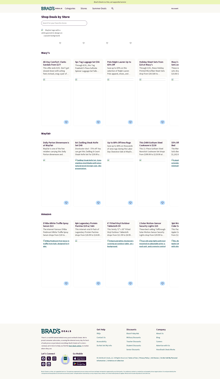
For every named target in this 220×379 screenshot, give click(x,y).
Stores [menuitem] (84, 8)
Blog (158, 337)
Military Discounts (133, 337)
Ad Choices (155, 358)
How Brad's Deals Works (165, 349)
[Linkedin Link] (48, 364)
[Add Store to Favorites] (60, 43)
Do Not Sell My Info (104, 345)
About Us (160, 333)
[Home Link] (52, 8)
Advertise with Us (163, 345)
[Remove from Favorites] (98, 122)
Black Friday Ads (132, 333)
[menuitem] (99, 8)
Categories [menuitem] (70, 8)
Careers (159, 341)
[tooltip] (60, 43)
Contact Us (101, 337)
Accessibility (101, 341)
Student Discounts (133, 345)
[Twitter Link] (48, 358)
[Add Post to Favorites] (66, 122)
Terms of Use (133, 358)
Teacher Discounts (133, 341)
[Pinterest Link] (43, 364)
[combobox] (64, 23)
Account (174, 8)
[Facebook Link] (43, 358)
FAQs (99, 333)
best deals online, (75, 346)
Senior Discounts (133, 349)
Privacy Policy (144, 358)
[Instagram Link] (54, 358)
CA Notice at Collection (115, 361)
